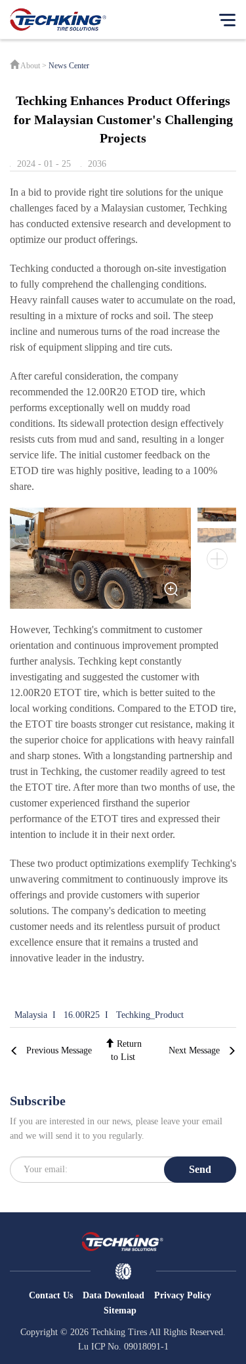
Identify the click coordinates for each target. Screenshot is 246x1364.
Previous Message (59, 1050)
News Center (69, 65)
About (30, 65)
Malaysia (30, 1015)
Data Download (113, 1295)
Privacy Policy (182, 1295)
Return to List (126, 1050)
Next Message (194, 1050)
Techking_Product (150, 1015)
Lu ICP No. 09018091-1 (123, 1347)
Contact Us (51, 1295)
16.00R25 (82, 1015)
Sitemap (120, 1310)
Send (200, 1169)
